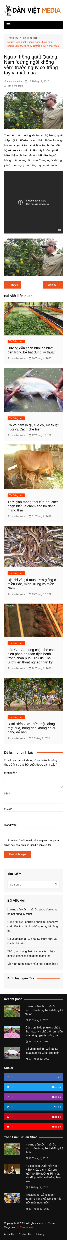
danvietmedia (14, 81)
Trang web (10, 824)
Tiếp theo (51, 284)
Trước (14, 284)
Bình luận (10, 772)
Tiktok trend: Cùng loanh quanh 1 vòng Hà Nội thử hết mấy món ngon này (43, 1198)
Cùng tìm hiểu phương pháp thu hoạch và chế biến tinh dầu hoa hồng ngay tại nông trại (32, 926)
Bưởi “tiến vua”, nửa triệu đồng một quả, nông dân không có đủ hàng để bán (32, 728)
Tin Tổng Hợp (15, 85)
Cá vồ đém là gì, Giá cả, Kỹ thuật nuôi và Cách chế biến (32, 941)
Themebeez (26, 1227)
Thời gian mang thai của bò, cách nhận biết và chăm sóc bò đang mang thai (33, 506)
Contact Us (25, 1234)
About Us (9, 1234)
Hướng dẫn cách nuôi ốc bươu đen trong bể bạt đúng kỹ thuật (32, 911)
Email (8, 809)
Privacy (40, 1234)
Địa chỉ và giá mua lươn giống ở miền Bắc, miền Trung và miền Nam (32, 584)
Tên (7, 793)
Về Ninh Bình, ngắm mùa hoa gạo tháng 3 (32, 963)
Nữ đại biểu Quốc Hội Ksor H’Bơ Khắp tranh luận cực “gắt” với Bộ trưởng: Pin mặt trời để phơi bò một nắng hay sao (43, 1173)
